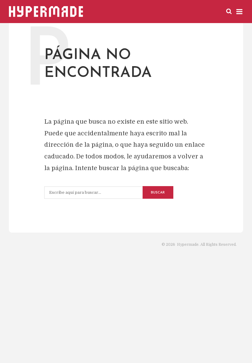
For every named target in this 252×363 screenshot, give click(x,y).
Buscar (158, 192)
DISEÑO (151, 11)
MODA (174, 11)
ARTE (129, 11)
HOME (108, 11)
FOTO (195, 11)
